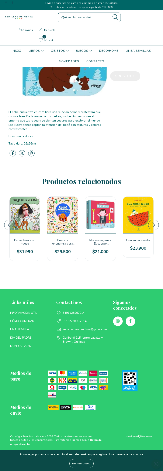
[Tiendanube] (139, 437)
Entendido (81, 463)
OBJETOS (58, 51)
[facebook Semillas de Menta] (12, 3)
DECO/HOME (108, 51)
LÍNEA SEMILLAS (138, 51)
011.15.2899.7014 (75, 321)
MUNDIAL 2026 (20, 346)
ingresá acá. (79, 440)
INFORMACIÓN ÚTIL (23, 313)
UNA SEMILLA (19, 329)
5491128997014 (74, 313)
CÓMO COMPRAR (22, 321)
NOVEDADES (69, 61)
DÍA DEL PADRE (20, 338)
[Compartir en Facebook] (13, 155)
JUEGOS (82, 51)
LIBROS (35, 51)
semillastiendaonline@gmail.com (85, 329)
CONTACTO (95, 61)
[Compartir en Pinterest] (31, 155)
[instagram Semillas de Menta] (6, 3)
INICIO (16, 51)
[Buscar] (115, 17)
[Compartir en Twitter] (22, 155)
